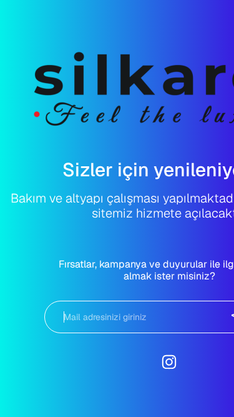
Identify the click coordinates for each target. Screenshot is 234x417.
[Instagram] (169, 362)
